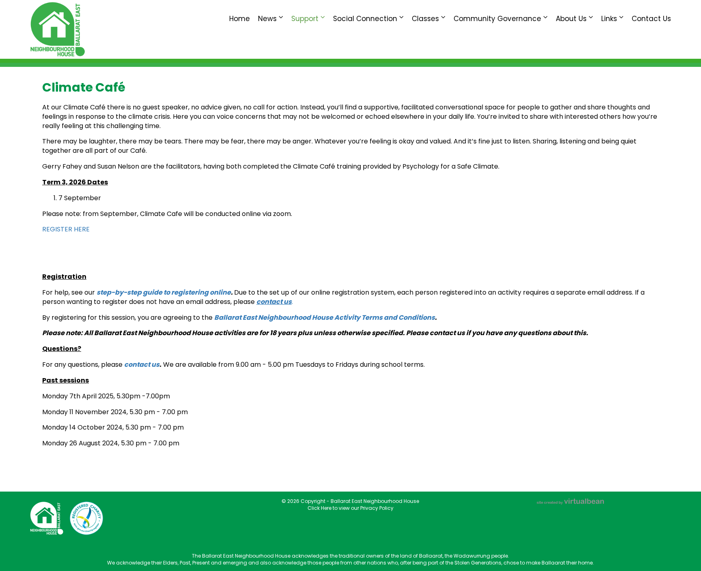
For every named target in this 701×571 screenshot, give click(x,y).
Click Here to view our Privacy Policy (350, 508)
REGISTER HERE (66, 229)
